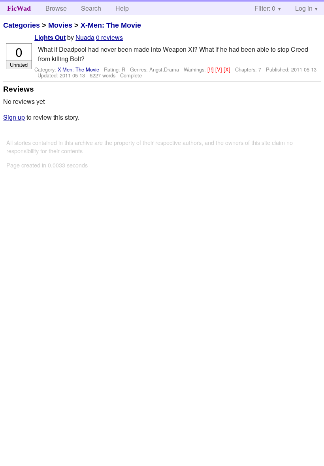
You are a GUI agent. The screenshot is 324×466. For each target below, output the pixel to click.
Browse (56, 8)
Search (91, 8)
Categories (21, 25)
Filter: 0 (264, 8)
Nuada (84, 37)
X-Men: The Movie (111, 25)
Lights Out (50, 37)
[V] (219, 69)
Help (122, 8)
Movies (60, 25)
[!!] (211, 69)
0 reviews (109, 37)
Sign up (14, 117)
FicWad (19, 8)
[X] (228, 69)
